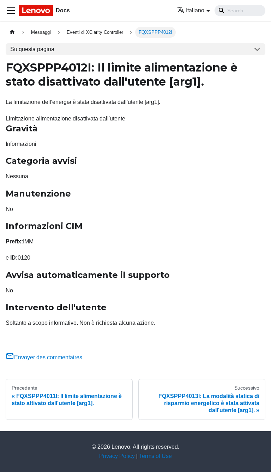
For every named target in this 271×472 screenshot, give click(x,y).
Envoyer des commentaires (48, 357)
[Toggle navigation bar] (11, 10)
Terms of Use (155, 456)
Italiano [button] (195, 10)
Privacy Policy (117, 456)
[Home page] (12, 32)
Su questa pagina (32, 49)
